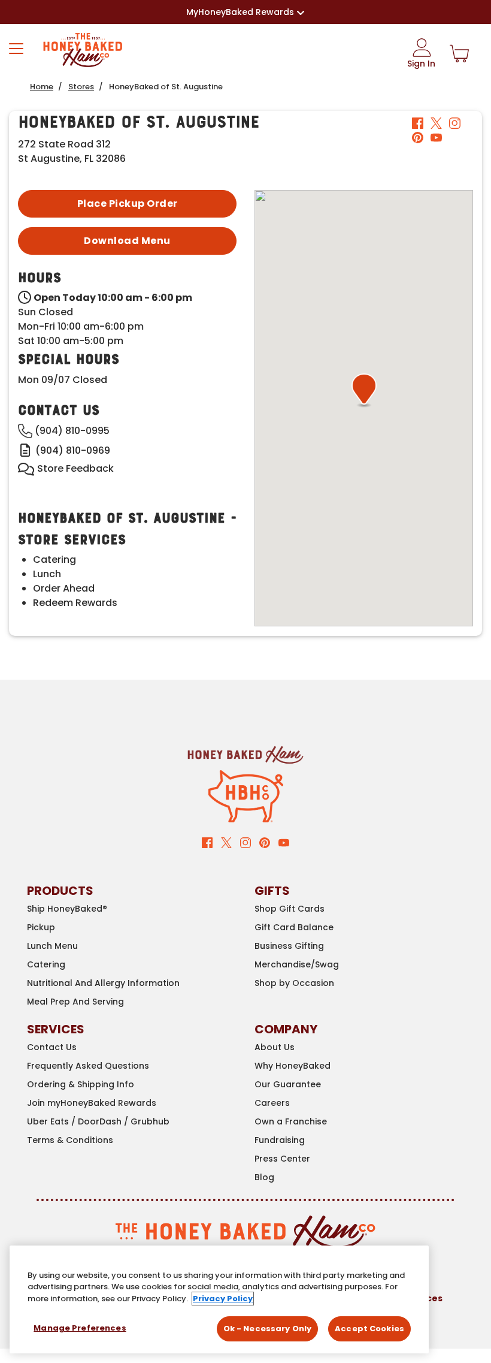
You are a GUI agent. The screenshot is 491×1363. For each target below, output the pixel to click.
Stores (81, 86)
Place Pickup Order (127, 203)
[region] (219, 1299)
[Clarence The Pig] (245, 796)
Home (41, 86)
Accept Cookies (369, 1328)
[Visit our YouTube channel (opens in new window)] (283, 842)
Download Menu (127, 241)
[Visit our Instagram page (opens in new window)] (245, 842)
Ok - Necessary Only (267, 1328)
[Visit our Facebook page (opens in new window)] (207, 842)
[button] (364, 390)
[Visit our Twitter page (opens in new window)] (226, 842)
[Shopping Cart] (459, 54)
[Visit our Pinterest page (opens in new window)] (264, 842)
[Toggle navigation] (16, 48)
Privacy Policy (223, 1298)
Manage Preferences (80, 1328)
